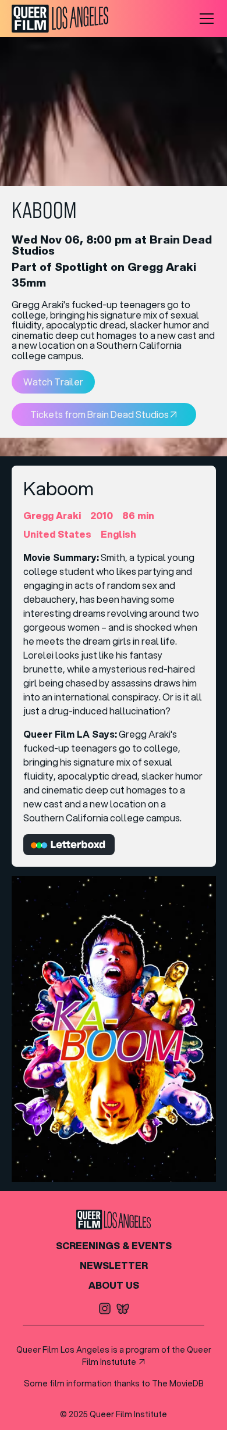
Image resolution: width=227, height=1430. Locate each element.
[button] (204, 19)
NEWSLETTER (114, 1265)
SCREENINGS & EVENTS (114, 1245)
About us (113, 1285)
